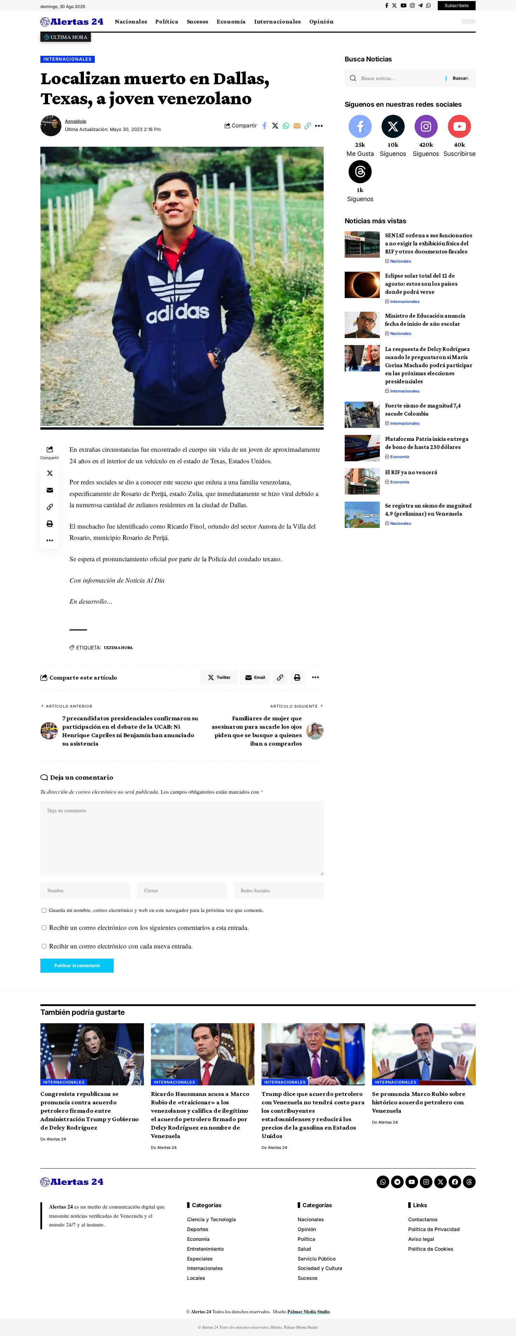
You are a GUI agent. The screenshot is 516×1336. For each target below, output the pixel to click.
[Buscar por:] (401, 78)
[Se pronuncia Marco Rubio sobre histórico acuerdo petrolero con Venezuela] (424, 1054)
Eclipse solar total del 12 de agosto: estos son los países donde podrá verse (421, 283)
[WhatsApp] (428, 5)
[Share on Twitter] (275, 125)
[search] (452, 21)
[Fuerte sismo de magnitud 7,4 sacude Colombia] (362, 415)
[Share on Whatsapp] (286, 125)
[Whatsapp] (383, 1182)
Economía (399, 456)
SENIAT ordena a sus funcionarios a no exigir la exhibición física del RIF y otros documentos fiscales (428, 243)
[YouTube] (403, 5)
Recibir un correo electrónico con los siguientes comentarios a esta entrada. (149, 927)
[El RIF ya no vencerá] (362, 481)
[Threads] (360, 182)
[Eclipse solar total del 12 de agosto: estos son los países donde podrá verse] (362, 285)
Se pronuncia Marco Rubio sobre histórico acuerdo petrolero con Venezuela (418, 1102)
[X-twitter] (440, 1182)
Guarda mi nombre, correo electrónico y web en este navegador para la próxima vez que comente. (156, 909)
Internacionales (68, 59)
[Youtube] (459, 136)
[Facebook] (386, 5)
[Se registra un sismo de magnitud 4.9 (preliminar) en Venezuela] (362, 515)
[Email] (297, 125)
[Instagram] (412, 5)
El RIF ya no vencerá (411, 472)
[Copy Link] (308, 125)
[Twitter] (394, 5)
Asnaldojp (75, 121)
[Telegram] (420, 5)
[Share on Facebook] (264, 125)
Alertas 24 (56, 1139)
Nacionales (400, 261)
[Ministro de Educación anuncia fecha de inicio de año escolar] (362, 325)
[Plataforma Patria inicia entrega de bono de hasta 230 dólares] (362, 448)
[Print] (49, 523)
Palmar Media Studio (308, 1311)
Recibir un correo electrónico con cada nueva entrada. (121, 945)
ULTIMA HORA (118, 647)
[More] (319, 125)
